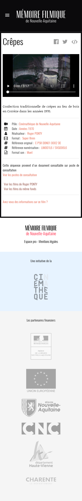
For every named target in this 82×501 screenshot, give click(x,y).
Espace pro (30, 241)
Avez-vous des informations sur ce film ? (25, 202)
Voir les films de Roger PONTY (20, 184)
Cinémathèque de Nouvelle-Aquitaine (39, 124)
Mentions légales (48, 241)
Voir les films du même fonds (20, 189)
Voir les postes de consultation (41, 170)
